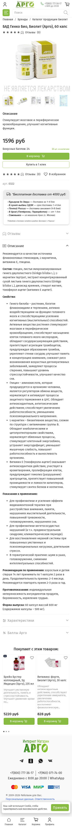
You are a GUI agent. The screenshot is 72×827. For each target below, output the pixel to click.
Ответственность (45, 799)
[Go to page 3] (8, 731)
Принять (60, 807)
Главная (8, 19)
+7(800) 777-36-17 (53, 3)
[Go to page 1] (3, 731)
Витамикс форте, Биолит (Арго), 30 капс (51, 678)
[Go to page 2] (6, 731)
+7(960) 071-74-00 (50, 773)
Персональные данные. (20, 799)
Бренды (23, 19)
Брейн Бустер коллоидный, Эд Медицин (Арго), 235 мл (19, 680)
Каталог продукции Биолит (50, 19)
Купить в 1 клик (36, 164)
